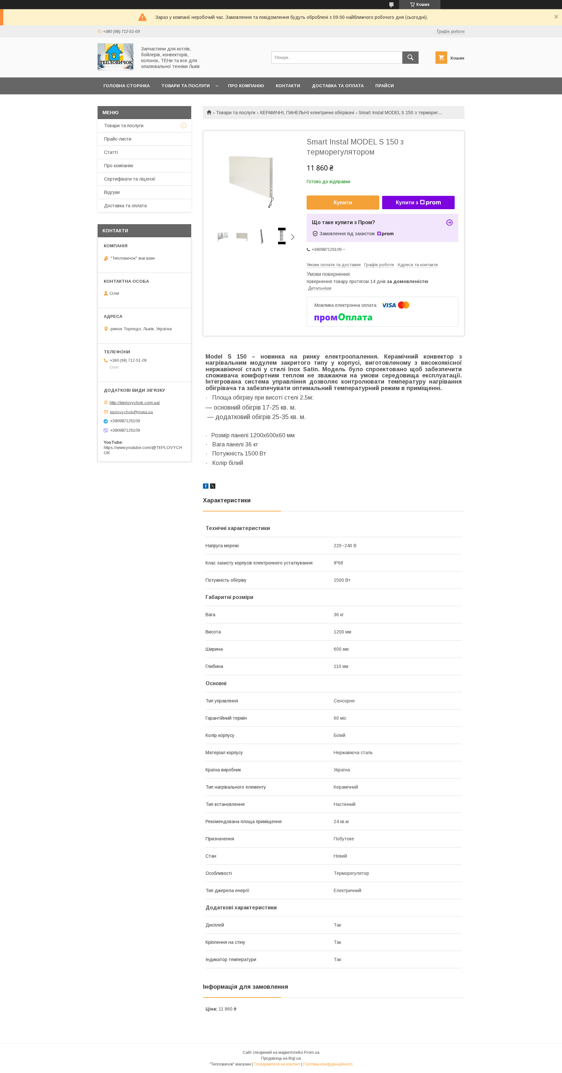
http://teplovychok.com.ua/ (135, 402)
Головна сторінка (126, 85)
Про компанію (246, 85)
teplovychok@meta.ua (131, 411)
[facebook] (205, 487)
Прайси (384, 85)
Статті (111, 152)
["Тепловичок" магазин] (115, 69)
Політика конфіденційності (328, 1064)
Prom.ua (311, 1052)
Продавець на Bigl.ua (281, 1058)
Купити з (407, 202)
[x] (212, 487)
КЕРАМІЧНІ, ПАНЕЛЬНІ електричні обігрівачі (307, 112)
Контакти (288, 85)
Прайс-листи (117, 139)
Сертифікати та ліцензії (129, 179)
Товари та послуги (185, 85)
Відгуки (112, 192)
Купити (343, 202)
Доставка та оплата (338, 85)
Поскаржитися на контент (277, 1064)
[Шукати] (410, 57)
